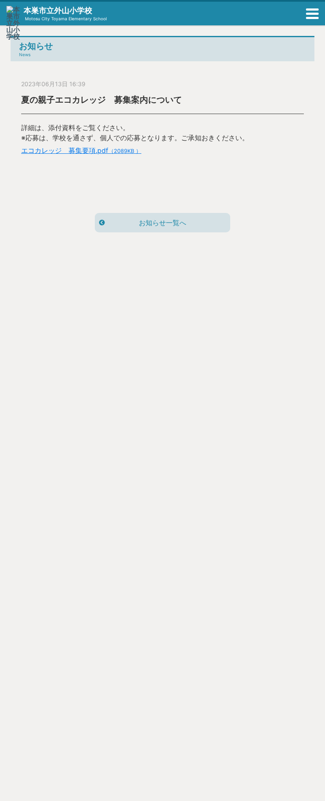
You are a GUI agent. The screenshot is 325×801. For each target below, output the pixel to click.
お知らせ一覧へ (162, 222)
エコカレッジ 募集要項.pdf (81, 150)
